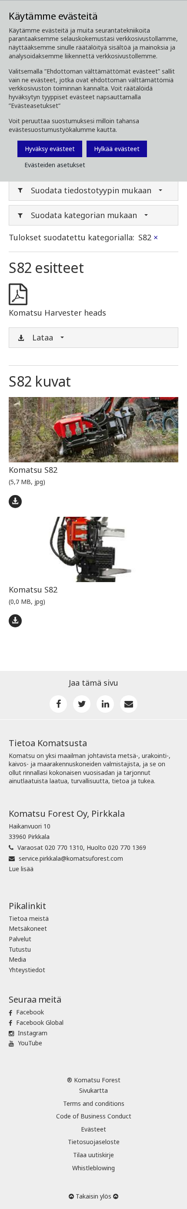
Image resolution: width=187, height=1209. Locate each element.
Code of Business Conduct (93, 1116)
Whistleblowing (93, 1168)
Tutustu (20, 949)
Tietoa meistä (29, 918)
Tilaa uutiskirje (93, 1155)
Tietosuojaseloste (94, 1142)
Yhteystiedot (27, 970)
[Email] (128, 704)
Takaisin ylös (93, 1196)
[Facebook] (58, 704)
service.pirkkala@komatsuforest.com (71, 858)
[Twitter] (81, 704)
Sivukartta (93, 1090)
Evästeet (93, 1129)
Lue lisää (21, 869)
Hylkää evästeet (117, 149)
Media (17, 959)
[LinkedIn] (105, 704)
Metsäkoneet (28, 928)
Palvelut (20, 939)
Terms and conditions (93, 1103)
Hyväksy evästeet (50, 149)
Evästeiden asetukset (54, 165)
